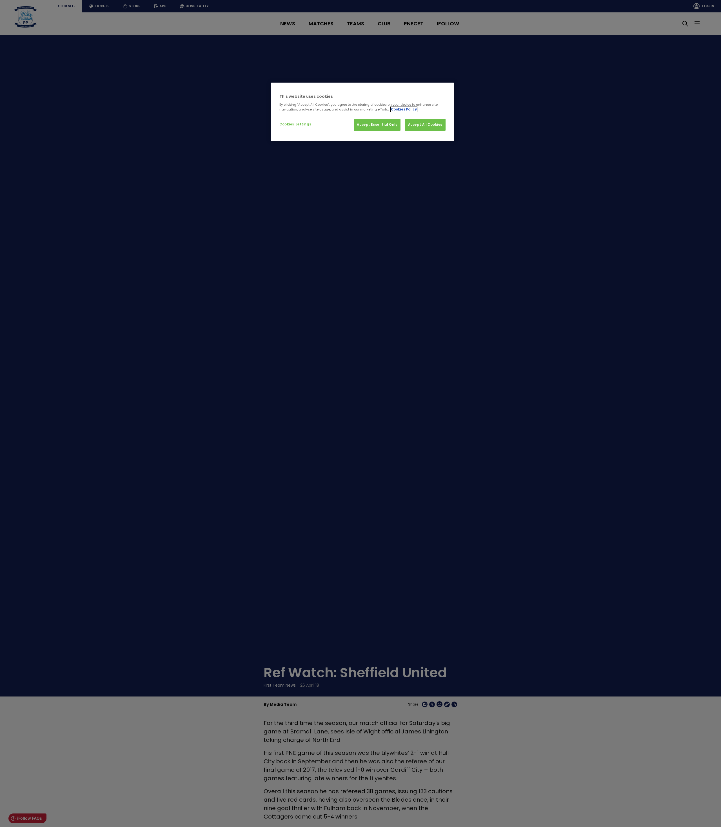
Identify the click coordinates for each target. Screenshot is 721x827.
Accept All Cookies (425, 124)
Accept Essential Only (377, 124)
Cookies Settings (295, 124)
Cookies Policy (404, 109)
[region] (362, 112)
